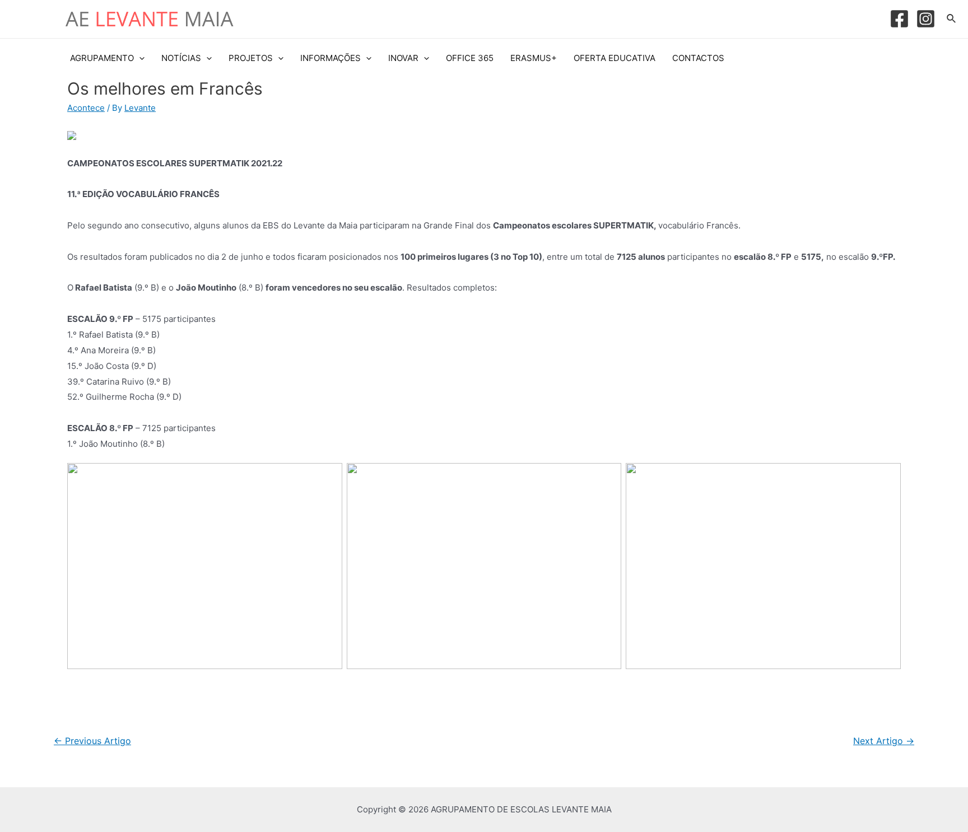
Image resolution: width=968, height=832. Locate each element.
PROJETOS (251, 58)
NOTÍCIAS (181, 58)
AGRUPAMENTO (102, 58)
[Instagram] (926, 19)
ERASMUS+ (533, 58)
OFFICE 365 (470, 58)
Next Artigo (883, 741)
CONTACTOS (698, 58)
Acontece (86, 107)
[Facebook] (899, 19)
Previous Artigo (92, 741)
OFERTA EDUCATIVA (614, 58)
